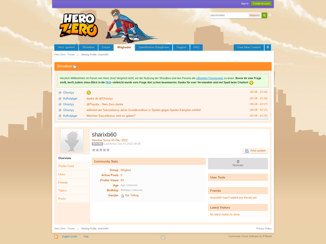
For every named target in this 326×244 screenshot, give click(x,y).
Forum (106, 47)
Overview (64, 158)
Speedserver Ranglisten (153, 47)
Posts (62, 198)
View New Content (249, 47)
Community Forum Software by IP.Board (250, 236)
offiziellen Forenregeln (209, 78)
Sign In (244, 3)
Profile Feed (66, 166)
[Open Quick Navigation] (268, 47)
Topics (62, 190)
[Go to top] (163, 237)
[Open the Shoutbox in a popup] (74, 66)
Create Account (261, 3)
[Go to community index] (109, 25)
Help (86, 236)
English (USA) (69, 236)
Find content (257, 150)
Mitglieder (124, 47)
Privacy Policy (264, 228)
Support (181, 47)
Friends (63, 182)
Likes (61, 174)
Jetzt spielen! (66, 47)
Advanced (270, 15)
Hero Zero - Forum (64, 228)
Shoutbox (88, 47)
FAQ (196, 47)
